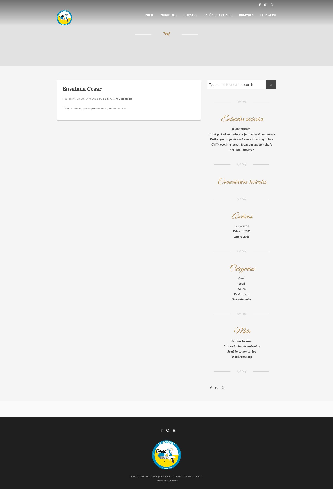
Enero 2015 (241, 236)
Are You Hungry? (242, 149)
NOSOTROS (169, 15)
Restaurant (242, 294)
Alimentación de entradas (241, 346)
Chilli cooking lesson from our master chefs (241, 144)
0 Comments (124, 98)
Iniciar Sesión (242, 341)
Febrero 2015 (241, 231)
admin (107, 98)
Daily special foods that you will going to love (242, 139)
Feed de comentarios (241, 351)
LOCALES (190, 15)
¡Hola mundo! (241, 129)
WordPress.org (242, 357)
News (242, 289)
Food (242, 283)
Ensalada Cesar (82, 88)
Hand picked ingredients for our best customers (241, 134)
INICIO (149, 15)
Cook (241, 278)
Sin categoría (241, 299)
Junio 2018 (241, 226)
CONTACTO (268, 15)
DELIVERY (246, 15)
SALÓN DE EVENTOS (218, 15)
